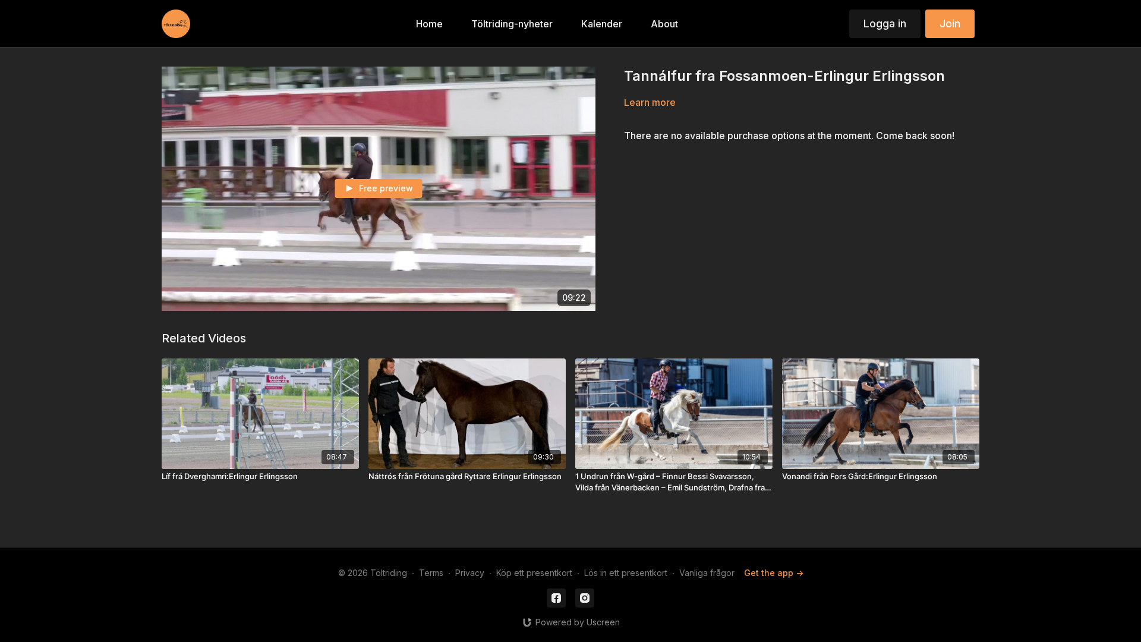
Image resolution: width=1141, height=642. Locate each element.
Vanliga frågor (707, 573)
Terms (431, 573)
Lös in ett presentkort (625, 573)
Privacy (469, 573)
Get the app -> (773, 573)
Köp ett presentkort (534, 573)
